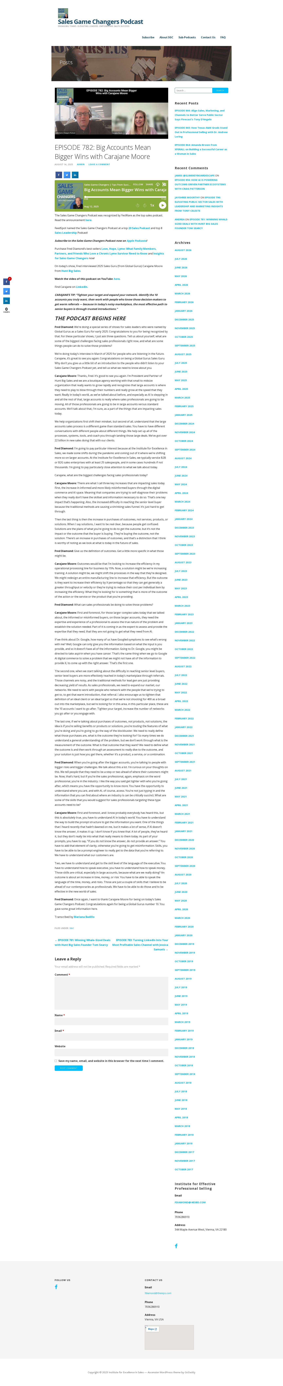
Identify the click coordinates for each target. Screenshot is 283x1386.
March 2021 (182, 813)
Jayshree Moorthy (187, 197)
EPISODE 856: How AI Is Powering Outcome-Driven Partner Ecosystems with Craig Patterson (200, 184)
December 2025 (184, 319)
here (88, 220)
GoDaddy (190, 1372)
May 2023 (181, 588)
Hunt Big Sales (70, 271)
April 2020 (181, 909)
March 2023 (182, 605)
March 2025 (182, 397)
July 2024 (181, 466)
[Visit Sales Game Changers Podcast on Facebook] (176, 1246)
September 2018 (185, 1074)
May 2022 (181, 692)
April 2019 (181, 1013)
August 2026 (183, 250)
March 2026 (182, 293)
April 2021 (181, 805)
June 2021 (181, 787)
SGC (72, 928)
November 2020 (185, 848)
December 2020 (184, 839)
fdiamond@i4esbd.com (190, 1202)
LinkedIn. (82, 287)
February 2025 (184, 406)
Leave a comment (99, 164)
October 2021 (184, 753)
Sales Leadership (66, 232)
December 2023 (184, 527)
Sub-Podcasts (187, 37)
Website (60, 1046)
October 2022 (184, 649)
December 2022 (184, 631)
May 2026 (181, 276)
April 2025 (181, 388)
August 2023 (183, 562)
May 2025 (181, 380)
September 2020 (185, 865)
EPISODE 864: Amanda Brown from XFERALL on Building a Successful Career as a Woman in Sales (201, 149)
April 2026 (181, 284)
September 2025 (185, 345)
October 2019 (184, 961)
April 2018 (181, 1117)
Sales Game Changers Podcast (100, 21)
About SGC (166, 37)
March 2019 (182, 1022)
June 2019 (181, 996)
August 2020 (183, 874)
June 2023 (181, 579)
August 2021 (183, 770)
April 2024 (181, 493)
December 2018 (184, 1048)
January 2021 (183, 831)
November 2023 (185, 536)
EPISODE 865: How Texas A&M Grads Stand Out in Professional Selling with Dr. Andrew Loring (201, 132)
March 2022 (182, 709)
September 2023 (185, 553)
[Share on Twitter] (67, 177)
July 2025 (181, 362)
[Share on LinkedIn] (6, 303)
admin (81, 164)
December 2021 (184, 735)
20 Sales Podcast (139, 228)
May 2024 (181, 484)
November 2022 (185, 640)
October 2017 (184, 1169)
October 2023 (184, 545)
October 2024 (184, 440)
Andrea (180, 219)
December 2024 (184, 423)
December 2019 (184, 943)
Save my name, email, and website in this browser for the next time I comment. (111, 1061)
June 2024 (181, 475)
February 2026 (184, 302)
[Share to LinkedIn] (75, 177)
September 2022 (185, 657)
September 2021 (185, 761)
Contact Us (208, 37)
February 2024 (184, 510)
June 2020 (181, 891)
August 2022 (183, 666)
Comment (62, 974)
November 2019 (185, 952)
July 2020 (181, 883)
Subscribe (148, 37)
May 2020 (181, 900)
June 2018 (181, 1100)
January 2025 (183, 414)
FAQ (223, 37)
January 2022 (183, 727)
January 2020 (183, 935)
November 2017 (185, 1160)
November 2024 (185, 432)
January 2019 (183, 1039)
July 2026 (181, 258)
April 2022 (181, 701)
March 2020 (182, 917)
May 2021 (181, 796)
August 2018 (183, 1082)
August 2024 (183, 458)
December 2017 (184, 1152)
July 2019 (181, 987)
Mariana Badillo (84, 917)
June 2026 (181, 267)
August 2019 (183, 978)
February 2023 (184, 614)
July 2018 (181, 1091)
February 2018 (184, 1134)
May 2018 (181, 1108)
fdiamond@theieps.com (158, 1293)
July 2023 (181, 571)
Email (59, 1031)
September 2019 (185, 970)
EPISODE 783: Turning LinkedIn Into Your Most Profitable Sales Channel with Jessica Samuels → (140, 944)
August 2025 (183, 354)
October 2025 (184, 336)
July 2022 (181, 675)
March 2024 (182, 501)
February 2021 (184, 822)
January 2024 (183, 519)
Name (60, 1015)
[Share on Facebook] (59, 177)
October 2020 (184, 857)
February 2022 (184, 718)
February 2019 (184, 1030)
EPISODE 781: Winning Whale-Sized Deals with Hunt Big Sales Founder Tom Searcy (201, 224)
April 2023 (181, 597)
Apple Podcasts (136, 241)
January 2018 (183, 1143)
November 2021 (185, 744)
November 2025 (185, 328)
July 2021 (181, 779)
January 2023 (183, 623)
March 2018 (182, 1126)
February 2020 (184, 926)
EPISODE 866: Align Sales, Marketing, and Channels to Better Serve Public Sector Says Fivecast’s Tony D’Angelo (200, 115)
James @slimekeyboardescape (195, 175)
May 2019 (181, 1004)
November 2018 (185, 1056)
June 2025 (181, 371)
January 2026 (183, 310)
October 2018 (184, 1065)
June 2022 (181, 683)
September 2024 (185, 449)
